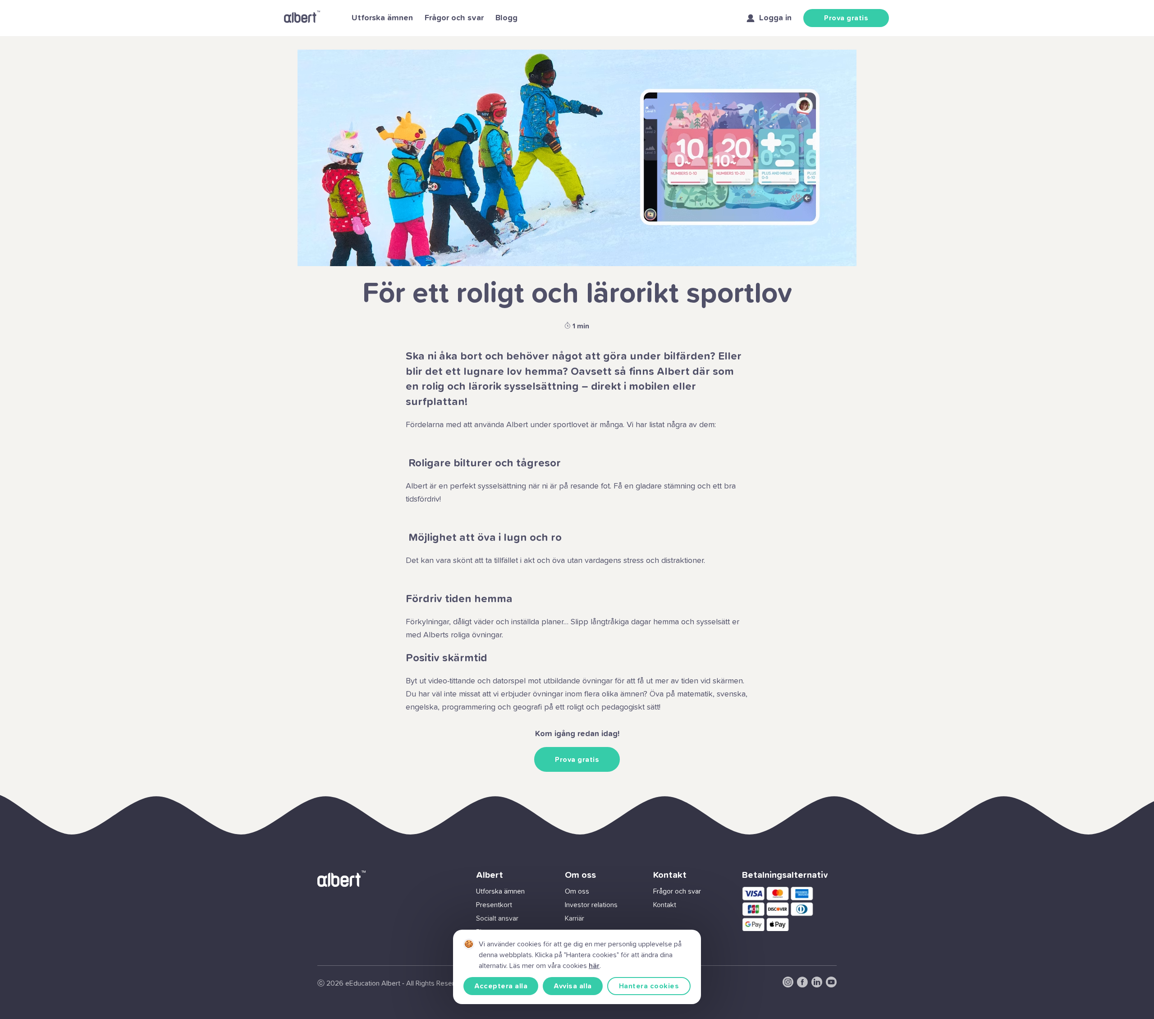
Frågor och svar (454, 18)
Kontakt (664, 904)
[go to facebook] (802, 985)
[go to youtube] (831, 985)
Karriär (574, 918)
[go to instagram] (788, 985)
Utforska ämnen (382, 18)
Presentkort (494, 904)
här (594, 965)
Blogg (506, 18)
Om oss (577, 891)
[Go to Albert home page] (302, 18)
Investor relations (591, 904)
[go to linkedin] (816, 985)
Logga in (775, 18)
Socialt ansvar (497, 918)
